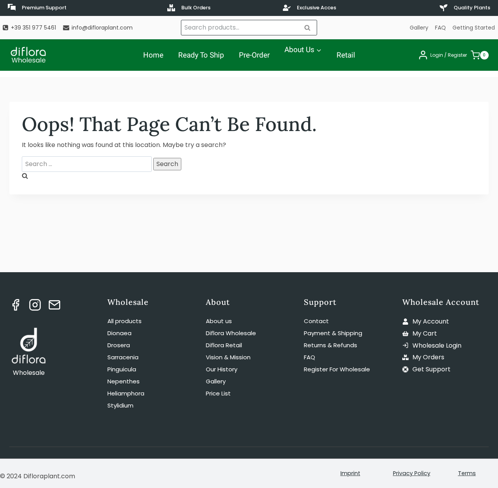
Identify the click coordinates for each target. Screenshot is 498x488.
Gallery (419, 27)
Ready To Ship (201, 55)
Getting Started (473, 27)
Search (309, 27)
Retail (346, 55)
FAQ (440, 27)
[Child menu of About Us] (285, 67)
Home (153, 55)
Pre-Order (254, 55)
